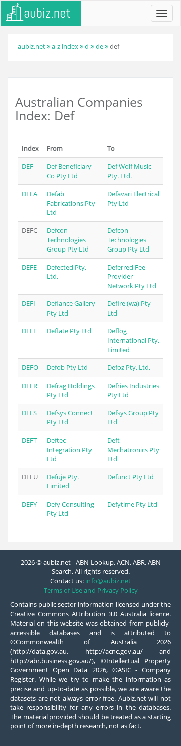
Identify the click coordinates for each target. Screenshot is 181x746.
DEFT (29, 440)
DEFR (29, 385)
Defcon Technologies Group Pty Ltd (68, 240)
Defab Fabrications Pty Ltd (71, 203)
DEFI (28, 303)
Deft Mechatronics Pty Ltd (133, 449)
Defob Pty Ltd (67, 367)
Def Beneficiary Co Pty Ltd (69, 171)
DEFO (30, 367)
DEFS (29, 412)
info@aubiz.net (108, 580)
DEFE (29, 267)
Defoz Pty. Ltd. (128, 367)
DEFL (29, 330)
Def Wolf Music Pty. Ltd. (129, 171)
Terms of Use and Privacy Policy (91, 590)
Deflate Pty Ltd (69, 330)
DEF (27, 166)
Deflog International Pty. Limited (133, 340)
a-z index (65, 46)
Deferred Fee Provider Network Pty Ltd (131, 276)
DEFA (29, 193)
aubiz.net (31, 46)
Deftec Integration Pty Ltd (69, 449)
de (99, 46)
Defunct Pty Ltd (130, 476)
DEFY (29, 504)
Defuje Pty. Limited (63, 481)
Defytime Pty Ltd (132, 504)
